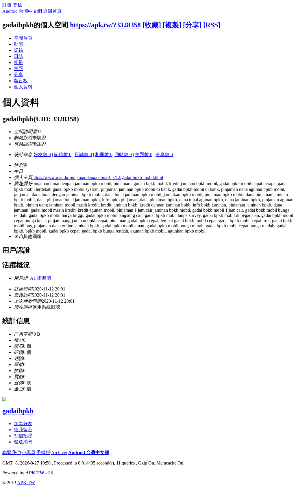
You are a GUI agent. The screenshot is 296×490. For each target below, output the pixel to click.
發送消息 (23, 441)
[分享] (192, 25)
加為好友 (23, 423)
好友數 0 (42, 154)
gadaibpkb (18, 411)
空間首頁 (23, 38)
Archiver (59, 452)
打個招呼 (23, 435)
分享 (18, 74)
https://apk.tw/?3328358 (105, 25)
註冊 (7, 5)
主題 (18, 68)
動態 (18, 44)
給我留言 (23, 429)
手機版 (43, 452)
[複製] (172, 25)
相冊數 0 (103, 154)
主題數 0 (143, 154)
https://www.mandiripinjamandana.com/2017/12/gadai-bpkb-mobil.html (97, 177)
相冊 (18, 62)
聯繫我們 (11, 452)
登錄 (17, 5)
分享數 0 (164, 154)
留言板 (21, 80)
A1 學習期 (40, 278)
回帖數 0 (123, 154)
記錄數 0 (62, 154)
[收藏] (152, 25)
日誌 (18, 56)
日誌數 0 (83, 154)
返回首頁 (52, 11)
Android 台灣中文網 (22, 11)
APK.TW (34, 472)
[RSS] (211, 25)
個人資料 (23, 86)
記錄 (18, 50)
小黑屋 (29, 452)
